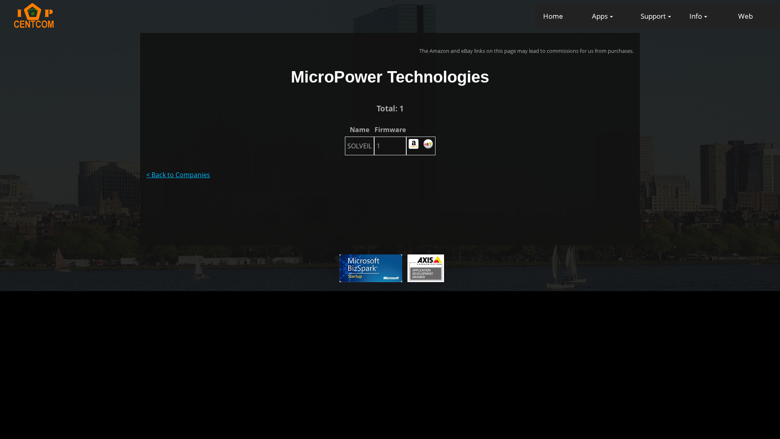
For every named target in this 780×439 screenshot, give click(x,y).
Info (695, 16)
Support (653, 16)
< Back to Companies (178, 174)
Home (553, 16)
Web (745, 16)
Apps (600, 16)
